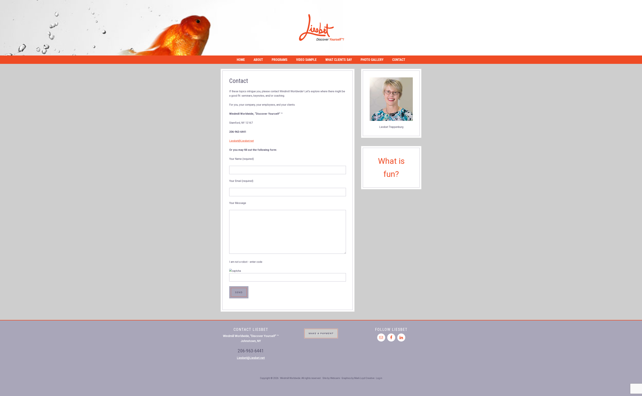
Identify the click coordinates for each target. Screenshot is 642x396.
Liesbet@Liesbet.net (241, 140)
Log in (379, 378)
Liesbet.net (321, 27)
